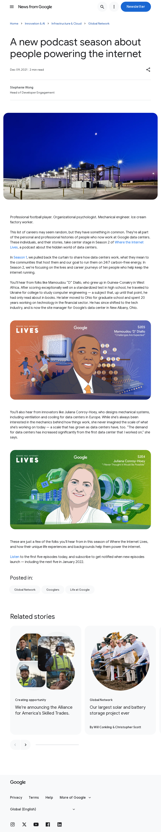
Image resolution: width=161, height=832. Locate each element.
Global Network (98, 23)
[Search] (102, 7)
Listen (14, 557)
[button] (136, 7)
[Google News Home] (35, 7)
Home (14, 23)
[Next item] (26, 745)
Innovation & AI (35, 23)
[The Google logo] (18, 782)
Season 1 (20, 257)
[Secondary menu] (114, 7)
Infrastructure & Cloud (67, 23)
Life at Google (80, 590)
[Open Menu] (12, 7)
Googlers (52, 590)
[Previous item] (15, 745)
